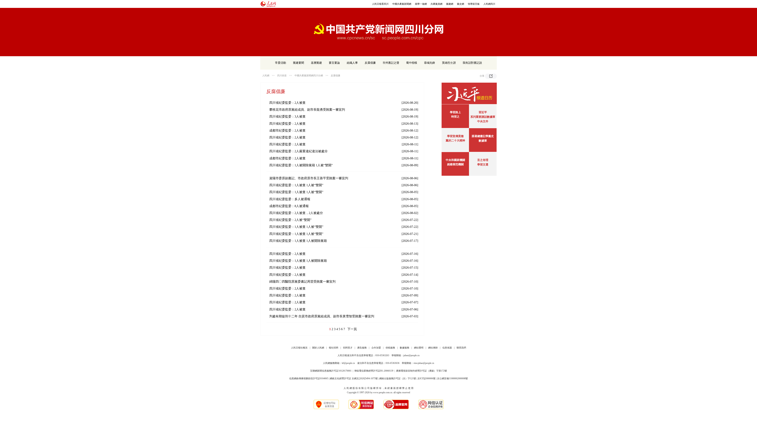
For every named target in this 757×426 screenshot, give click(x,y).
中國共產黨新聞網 (401, 4)
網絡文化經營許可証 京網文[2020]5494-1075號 (354, 378)
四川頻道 (282, 75)
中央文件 (482, 121)
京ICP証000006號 (426, 378)
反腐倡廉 (370, 62)
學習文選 (482, 164)
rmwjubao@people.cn (424, 363)
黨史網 (460, 4)
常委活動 (280, 62)
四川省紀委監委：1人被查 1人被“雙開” (296, 185)
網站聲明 (418, 347)
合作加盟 (376, 347)
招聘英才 (347, 347)
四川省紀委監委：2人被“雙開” (290, 219)
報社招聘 (333, 347)
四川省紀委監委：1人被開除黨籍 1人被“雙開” (301, 165)
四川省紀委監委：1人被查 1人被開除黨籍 (298, 240)
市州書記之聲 (391, 62)
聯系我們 (461, 347)
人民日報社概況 (299, 347)
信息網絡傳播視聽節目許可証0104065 (308, 378)
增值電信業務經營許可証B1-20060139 (373, 370)
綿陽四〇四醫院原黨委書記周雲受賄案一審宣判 (302, 281)
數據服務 (404, 347)
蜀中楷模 (411, 62)
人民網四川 (489, 4)
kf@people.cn (348, 363)
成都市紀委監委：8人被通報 (289, 206)
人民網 (265, 75)
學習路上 (455, 112)
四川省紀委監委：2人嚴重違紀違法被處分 (298, 151)
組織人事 (352, 62)
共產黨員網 (436, 4)
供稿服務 (390, 347)
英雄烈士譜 (449, 62)
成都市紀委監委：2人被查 (287, 130)
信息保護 (447, 347)
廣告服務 (362, 347)
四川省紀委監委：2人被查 (287, 102)
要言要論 (334, 62)
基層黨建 (316, 62)
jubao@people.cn (411, 355)
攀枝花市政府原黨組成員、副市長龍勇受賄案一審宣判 (307, 109)
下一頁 (352, 329)
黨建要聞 (298, 62)
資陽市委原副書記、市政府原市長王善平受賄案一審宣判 (308, 178)
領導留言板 (474, 4)
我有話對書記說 (472, 62)
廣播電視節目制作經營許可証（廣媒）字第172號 (421, 370)
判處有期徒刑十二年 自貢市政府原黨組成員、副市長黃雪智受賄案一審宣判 (321, 316)
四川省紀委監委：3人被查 (287, 116)
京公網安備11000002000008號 (452, 378)
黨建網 (449, 4)
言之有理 (482, 160)
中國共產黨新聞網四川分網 (309, 75)
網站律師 (433, 347)
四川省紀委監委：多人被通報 (289, 199)
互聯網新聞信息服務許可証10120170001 (330, 370)
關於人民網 (318, 347)
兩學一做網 (421, 4)
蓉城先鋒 (429, 62)
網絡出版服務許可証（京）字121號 (397, 378)
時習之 (455, 116)
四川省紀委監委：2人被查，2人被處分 (296, 213)
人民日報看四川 (380, 4)
